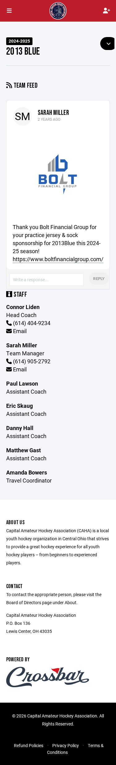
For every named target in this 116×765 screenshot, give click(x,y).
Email (19, 331)
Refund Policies (28, 745)
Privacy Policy (65, 745)
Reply (99, 278)
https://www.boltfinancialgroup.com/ (58, 259)
